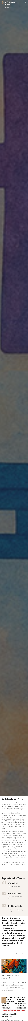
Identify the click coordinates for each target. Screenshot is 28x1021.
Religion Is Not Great (11, 3)
